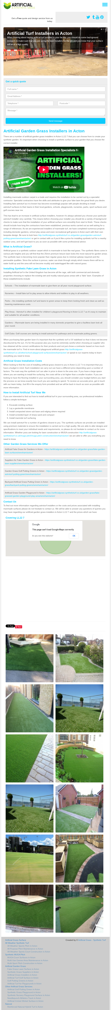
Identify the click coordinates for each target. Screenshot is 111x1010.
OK (74, 536)
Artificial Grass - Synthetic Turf (92, 940)
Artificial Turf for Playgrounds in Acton (24, 983)
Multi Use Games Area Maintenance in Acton (27, 960)
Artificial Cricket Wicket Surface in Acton (25, 1001)
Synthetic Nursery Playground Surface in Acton (28, 995)
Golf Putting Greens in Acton (20, 981)
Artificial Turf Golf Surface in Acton (22, 978)
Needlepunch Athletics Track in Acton (24, 998)
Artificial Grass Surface (15, 940)
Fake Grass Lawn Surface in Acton (23, 969)
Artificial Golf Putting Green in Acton (23, 989)
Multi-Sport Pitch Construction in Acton (24, 963)
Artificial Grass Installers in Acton (22, 975)
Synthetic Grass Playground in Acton (24, 992)
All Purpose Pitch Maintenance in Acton (25, 949)
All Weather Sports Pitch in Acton (22, 946)
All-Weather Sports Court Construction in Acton (28, 951)
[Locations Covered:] (4, 4)
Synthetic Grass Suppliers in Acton (23, 972)
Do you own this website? (42, 536)
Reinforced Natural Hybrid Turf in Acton (25, 1007)
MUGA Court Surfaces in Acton (21, 957)
